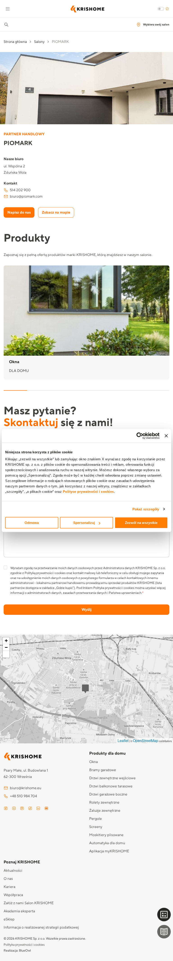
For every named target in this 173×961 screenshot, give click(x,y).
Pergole (95, 818)
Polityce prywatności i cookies (88, 491)
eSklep (9, 919)
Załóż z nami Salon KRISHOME (29, 903)
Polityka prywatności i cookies (113, 588)
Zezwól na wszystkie (141, 523)
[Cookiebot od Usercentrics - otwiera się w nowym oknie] (139, 435)
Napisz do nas (19, 212)
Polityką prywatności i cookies (45, 573)
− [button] (6, 647)
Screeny (95, 827)
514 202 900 (20, 190)
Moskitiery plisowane (106, 835)
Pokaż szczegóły (145, 509)
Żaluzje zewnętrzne (104, 810)
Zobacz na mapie (56, 212)
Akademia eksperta (19, 911)
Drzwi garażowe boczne (108, 794)
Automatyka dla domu (107, 843)
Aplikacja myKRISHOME (109, 851)
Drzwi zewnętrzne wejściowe (112, 778)
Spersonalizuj (84, 523)
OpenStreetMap (145, 740)
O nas (8, 878)
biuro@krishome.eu (25, 788)
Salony (39, 41)
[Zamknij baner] (166, 435)
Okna (93, 762)
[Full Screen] (6, 654)
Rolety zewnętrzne (104, 802)
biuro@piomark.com (26, 196)
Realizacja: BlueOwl (17, 951)
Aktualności (13, 870)
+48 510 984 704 (23, 796)
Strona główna (15, 41)
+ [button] (6, 640)
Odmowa (32, 523)
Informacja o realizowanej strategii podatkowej (41, 927)
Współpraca (13, 895)
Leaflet (123, 740)
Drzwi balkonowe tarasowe (110, 786)
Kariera (9, 887)
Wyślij (86, 609)
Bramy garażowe (102, 770)
